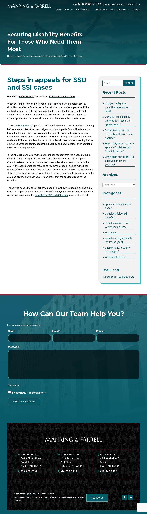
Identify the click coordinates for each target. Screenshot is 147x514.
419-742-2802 (108, 471)
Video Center (101, 10)
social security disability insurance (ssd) (118, 240)
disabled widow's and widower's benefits (117, 225)
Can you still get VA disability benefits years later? (118, 107)
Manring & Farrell (26, 96)
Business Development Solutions (66, 497)
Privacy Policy (41, 497)
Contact (136, 10)
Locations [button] (122, 10)
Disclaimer (14, 385)
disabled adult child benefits (116, 215)
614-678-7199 (89, 4)
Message (13, 346)
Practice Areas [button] (83, 10)
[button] (144, 493)
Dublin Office (30, 455)
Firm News (111, 232)
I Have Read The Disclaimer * (29, 392)
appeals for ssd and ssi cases (62, 96)
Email (56, 331)
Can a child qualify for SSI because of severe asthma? (119, 160)
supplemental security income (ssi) (117, 249)
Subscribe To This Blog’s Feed (118, 276)
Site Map (29, 497)
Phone (100, 331)
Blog (113, 10)
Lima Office (108, 455)
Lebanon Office (70, 455)
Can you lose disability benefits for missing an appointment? (118, 120)
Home (58, 10)
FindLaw (17, 501)
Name (11, 331)
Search (129, 83)
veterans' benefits (115, 257)
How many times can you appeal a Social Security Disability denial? (119, 147)
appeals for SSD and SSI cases (51, 195)
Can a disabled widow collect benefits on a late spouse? (119, 134)
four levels (23, 125)
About (67, 10)
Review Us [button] (97, 497)
